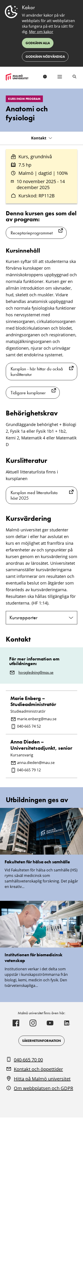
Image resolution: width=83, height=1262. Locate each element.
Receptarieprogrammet (32, 233)
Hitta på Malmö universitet (42, 1079)
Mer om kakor (41, 31)
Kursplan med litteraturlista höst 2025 (34, 495)
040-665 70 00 (28, 1060)
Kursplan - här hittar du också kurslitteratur (37, 371)
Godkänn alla (38, 43)
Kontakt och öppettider (38, 1069)
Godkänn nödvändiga (45, 57)
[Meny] (60, 76)
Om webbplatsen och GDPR (43, 1088)
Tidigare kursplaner (28, 393)
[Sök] (74, 76)
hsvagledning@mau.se (35, 672)
